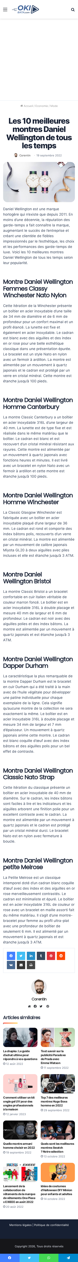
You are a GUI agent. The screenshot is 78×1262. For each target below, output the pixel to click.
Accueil (28, 105)
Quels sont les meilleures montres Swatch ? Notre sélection (57, 1147)
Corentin (25, 155)
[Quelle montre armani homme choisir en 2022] (20, 1130)
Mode (54, 105)
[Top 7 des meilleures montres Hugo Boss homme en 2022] (58, 1083)
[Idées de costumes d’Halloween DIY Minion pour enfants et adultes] (58, 1172)
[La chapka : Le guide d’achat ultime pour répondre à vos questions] (20, 1037)
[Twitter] (21, 956)
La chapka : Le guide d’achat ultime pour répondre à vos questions (20, 1055)
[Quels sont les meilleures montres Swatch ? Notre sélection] (58, 1130)
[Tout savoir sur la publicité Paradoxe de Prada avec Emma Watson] (58, 1037)
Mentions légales (20, 1225)
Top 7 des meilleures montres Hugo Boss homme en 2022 (54, 1101)
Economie (41, 105)
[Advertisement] (39, 59)
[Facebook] (11, 956)
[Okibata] (25, 9)
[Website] (30, 1006)
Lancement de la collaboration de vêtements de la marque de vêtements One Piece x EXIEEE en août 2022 (19, 1194)
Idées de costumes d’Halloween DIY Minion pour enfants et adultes (56, 1190)
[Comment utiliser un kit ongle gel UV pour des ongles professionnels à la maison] (20, 1083)
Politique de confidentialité (51, 1225)
